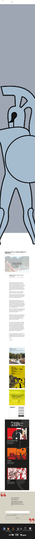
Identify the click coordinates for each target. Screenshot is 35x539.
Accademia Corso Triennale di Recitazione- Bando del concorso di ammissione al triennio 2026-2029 (17, 396)
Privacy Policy (14, 514)
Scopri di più (13, 353)
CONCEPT (10, 338)
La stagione (20, 277)
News (23, 277)
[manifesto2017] (17, 387)
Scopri (17, 400)
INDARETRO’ (11, 340)
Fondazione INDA (8, 254)
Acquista (24, 445)
